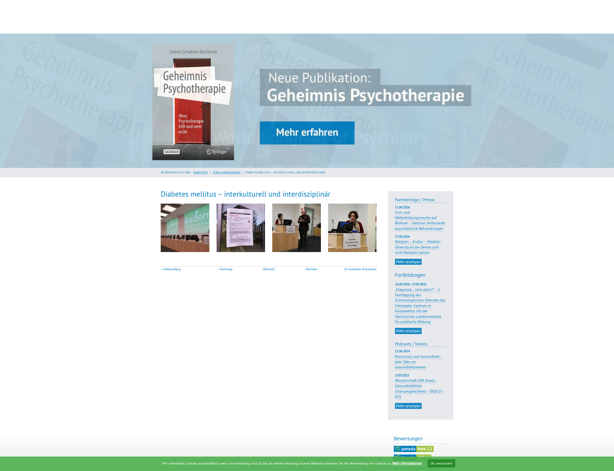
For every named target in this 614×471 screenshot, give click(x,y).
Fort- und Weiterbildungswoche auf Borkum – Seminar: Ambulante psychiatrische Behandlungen (420, 218)
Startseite (200, 172)
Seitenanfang (172, 269)
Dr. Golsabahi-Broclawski (360, 269)
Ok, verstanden (441, 463)
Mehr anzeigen (408, 261)
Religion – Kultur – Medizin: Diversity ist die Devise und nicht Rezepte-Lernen (418, 245)
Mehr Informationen (407, 463)
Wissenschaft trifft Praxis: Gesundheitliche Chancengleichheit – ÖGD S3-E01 (419, 388)
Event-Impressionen (226, 172)
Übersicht (269, 269)
